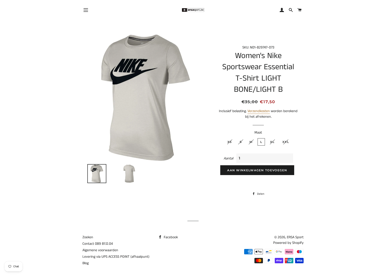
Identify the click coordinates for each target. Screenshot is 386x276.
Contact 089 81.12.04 (97, 243)
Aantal (228, 158)
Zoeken (87, 237)
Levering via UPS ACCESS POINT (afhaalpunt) (115, 256)
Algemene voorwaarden (100, 250)
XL (272, 142)
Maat (258, 132)
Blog (85, 263)
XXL (285, 142)
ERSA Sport (295, 237)
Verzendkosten (259, 111)
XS (229, 142)
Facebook (170, 237)
